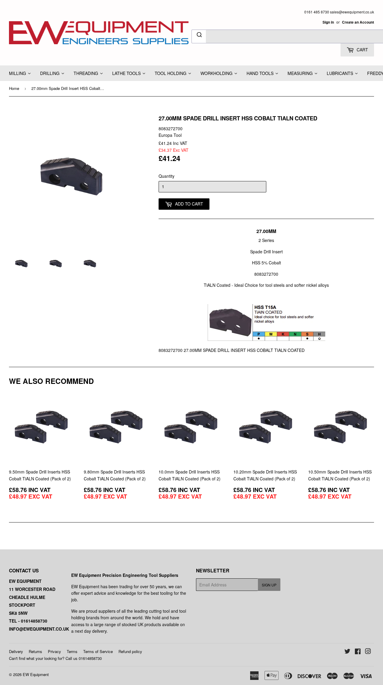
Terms (72, 651)
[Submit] (199, 35)
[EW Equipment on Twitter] (347, 652)
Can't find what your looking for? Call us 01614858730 (55, 658)
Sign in (328, 22)
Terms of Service (98, 651)
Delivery (16, 651)
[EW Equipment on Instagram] (368, 652)
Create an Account (358, 22)
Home (14, 88)
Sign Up (269, 584)
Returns (35, 651)
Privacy (54, 651)
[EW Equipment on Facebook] (358, 652)
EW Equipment (36, 674)
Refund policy (130, 651)
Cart (361, 50)
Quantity (166, 176)
